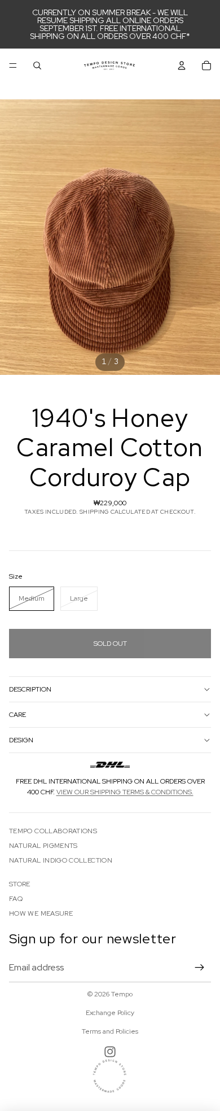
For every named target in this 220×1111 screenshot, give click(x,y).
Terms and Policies (110, 1031)
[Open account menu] (181, 65)
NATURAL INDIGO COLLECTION (60, 860)
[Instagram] (110, 1051)
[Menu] (13, 65)
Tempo (122, 994)
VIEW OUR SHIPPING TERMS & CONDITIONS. (124, 792)
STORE (19, 884)
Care (17, 714)
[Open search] (37, 65)
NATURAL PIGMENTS (43, 845)
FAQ (16, 898)
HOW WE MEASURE (41, 913)
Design (21, 740)
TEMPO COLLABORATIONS (53, 831)
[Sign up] (199, 967)
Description (30, 689)
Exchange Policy (110, 1012)
